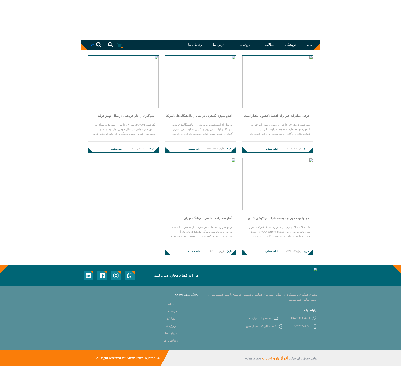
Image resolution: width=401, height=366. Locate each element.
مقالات (269, 44)
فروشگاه (291, 44)
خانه (309, 44)
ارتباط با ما (195, 44)
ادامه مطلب (271, 148)
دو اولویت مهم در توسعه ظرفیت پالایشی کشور (278, 218)
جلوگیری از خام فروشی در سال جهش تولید (126, 115)
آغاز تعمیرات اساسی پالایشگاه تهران (208, 218)
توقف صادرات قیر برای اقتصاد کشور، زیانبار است (276, 115)
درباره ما (219, 44)
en (92, 45)
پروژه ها (245, 44)
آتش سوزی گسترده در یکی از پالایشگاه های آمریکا (199, 115)
